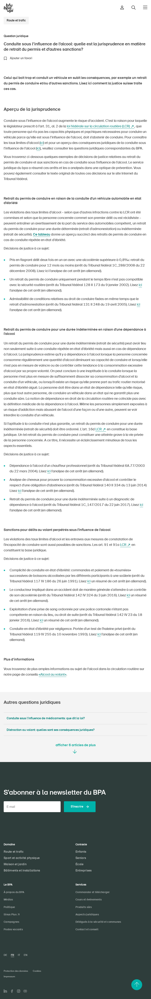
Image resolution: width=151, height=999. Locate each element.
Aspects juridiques (87, 914)
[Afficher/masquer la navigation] (145, 7)
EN (25, 955)
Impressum (9, 976)
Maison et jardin (15, 864)
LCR (98, 429)
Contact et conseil (87, 929)
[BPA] (8, 8)
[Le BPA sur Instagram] (18, 991)
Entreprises (84, 870)
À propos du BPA (14, 892)
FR (12, 955)
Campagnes (11, 921)
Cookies (37, 971)
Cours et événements (89, 899)
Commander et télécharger (93, 892)
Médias (8, 899)
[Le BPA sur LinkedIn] (5, 991)
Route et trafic (16, 20)
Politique (9, 907)
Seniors (81, 858)
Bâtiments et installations (22, 870)
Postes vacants (13, 929)
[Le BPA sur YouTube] (25, 991)
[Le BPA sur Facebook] (12, 991)
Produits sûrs (84, 907)
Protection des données (16, 971)
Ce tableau (41, 234)
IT (19, 955)
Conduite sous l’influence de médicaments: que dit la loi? (46, 718)
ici (41, 143)
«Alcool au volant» (52, 674)
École (80, 864)
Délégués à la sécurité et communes (98, 921)
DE (5, 955)
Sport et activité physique (22, 858)
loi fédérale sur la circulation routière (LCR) (98, 126)
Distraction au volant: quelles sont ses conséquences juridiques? (50, 730)
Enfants (81, 852)
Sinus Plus (10, 914)
